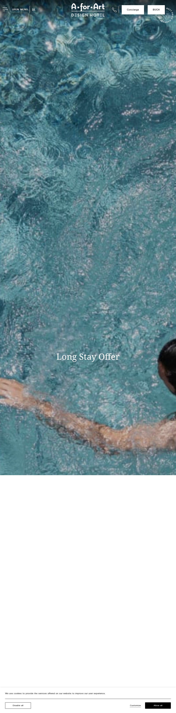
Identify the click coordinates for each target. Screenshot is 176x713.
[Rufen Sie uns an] (114, 10)
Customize (135, 705)
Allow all (158, 705)
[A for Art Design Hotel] (88, 10)
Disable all (18, 705)
